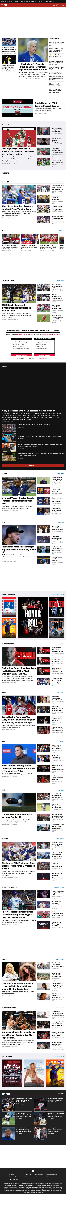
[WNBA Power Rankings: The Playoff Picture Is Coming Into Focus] (50, 700)
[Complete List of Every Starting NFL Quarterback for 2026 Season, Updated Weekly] (49, 243)
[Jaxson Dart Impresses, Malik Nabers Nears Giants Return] (30, 243)
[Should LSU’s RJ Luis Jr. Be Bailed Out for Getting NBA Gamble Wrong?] (56, 63)
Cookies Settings (13, 1179)
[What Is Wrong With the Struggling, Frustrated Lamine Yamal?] (50, 142)
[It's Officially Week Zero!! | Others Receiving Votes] (50, 682)
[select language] (57, 5)
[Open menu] (2, 5)
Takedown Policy (38, 1174)
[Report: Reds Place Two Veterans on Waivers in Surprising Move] (49, 1104)
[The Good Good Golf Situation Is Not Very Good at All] (19, 809)
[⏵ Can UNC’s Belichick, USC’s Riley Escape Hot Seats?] (56, 68)
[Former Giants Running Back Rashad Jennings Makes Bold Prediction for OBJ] (17, 1133)
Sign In (62, 5)
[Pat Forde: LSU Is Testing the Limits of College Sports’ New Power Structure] (50, 131)
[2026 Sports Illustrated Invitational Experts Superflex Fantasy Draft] (19, 302)
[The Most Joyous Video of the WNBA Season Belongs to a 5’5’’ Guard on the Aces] (50, 730)
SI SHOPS (41, 1)
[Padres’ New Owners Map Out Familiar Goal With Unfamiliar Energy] (50, 529)
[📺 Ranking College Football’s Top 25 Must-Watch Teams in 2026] (56, 85)
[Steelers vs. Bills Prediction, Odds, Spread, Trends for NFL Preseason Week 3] (19, 860)
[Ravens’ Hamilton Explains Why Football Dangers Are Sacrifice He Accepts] (56, 50)
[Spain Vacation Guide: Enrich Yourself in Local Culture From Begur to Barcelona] (50, 976)
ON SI (2, 1)
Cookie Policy (28, 1174)
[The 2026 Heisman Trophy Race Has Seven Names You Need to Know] (50, 162)
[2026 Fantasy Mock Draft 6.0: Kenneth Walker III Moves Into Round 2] (50, 318)
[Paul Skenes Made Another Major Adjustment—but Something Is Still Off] (19, 543)
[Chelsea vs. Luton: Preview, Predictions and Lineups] (50, 501)
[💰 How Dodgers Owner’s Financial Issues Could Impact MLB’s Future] (56, 57)
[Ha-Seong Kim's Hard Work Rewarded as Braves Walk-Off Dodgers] (49, 1133)
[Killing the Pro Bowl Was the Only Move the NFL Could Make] (56, 44)
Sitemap (27, 1177)
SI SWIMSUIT (8, 1)
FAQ (47, 1177)
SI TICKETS (27, 1)
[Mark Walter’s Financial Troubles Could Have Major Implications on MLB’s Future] (33, 59)
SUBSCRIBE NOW (49, 1)
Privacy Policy (12, 1174)
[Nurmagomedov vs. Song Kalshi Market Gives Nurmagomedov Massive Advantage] (50, 894)
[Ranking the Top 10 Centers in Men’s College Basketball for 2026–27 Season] (50, 1025)
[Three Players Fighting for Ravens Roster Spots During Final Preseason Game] (17, 1104)
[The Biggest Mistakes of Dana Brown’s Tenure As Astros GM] (50, 540)
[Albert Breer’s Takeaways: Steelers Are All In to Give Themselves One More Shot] (50, 199)
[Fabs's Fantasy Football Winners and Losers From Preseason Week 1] (50, 308)
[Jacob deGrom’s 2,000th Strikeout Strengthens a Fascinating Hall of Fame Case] (50, 550)
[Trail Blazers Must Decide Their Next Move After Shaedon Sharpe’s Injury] (50, 779)
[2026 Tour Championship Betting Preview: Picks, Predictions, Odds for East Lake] (50, 807)
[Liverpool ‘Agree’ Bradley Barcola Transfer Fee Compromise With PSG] (19, 494)
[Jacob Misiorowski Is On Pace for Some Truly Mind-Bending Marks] (9, 46)
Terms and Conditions (51, 1174)
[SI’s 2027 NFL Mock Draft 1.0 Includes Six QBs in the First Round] (50, 220)
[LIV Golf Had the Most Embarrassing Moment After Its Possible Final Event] (50, 818)
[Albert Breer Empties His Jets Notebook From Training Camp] (50, 152)
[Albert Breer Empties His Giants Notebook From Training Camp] (19, 202)
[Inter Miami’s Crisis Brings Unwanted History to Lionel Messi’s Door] (56, 78)
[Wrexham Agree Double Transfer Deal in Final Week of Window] (50, 481)
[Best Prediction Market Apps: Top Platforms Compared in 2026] (50, 925)
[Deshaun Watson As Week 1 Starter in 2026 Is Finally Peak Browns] (50, 189)
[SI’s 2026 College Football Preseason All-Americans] (56, 73)
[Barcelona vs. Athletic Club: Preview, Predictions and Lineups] (50, 491)
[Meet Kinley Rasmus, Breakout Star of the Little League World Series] (9, 63)
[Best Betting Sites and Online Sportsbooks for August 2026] (50, 877)
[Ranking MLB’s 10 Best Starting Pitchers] (50, 560)
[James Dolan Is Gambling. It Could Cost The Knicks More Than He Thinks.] (50, 748)
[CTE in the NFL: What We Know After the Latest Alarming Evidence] (56, 90)
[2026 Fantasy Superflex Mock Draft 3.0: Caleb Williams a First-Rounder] (50, 298)
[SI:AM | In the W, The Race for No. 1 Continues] (50, 720)
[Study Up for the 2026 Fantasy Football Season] (33, 108)
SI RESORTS (34, 1)
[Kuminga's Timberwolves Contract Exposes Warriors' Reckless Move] (49, 1119)
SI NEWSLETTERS (18, 1)
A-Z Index (36, 1177)
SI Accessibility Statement (15, 1177)
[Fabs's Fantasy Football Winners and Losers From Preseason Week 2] (50, 288)
